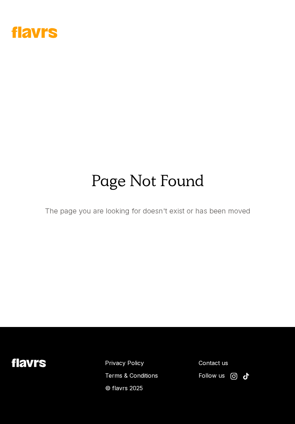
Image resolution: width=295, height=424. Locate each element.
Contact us (213, 363)
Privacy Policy (124, 363)
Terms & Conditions (131, 375)
